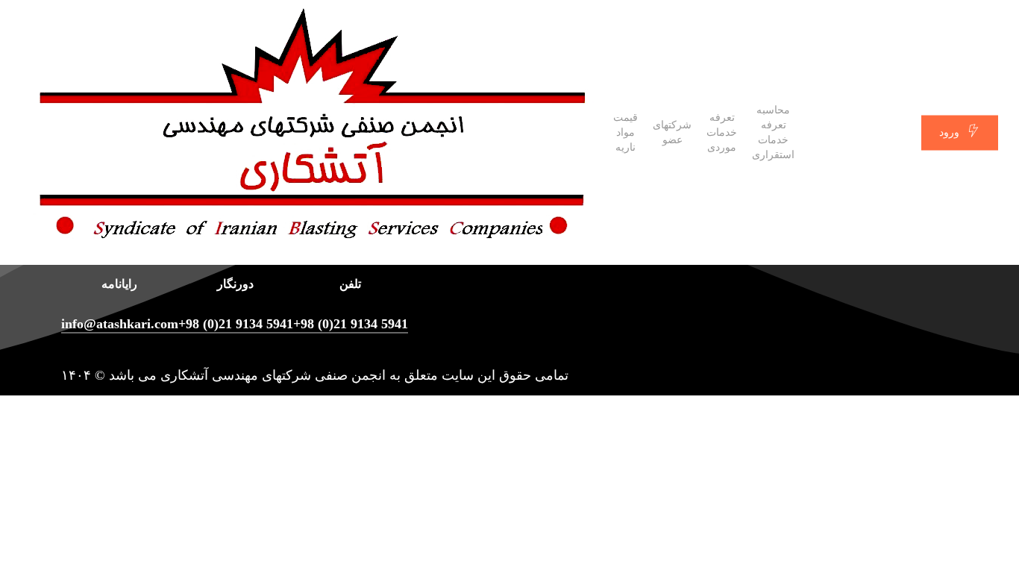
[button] (509, 563)
